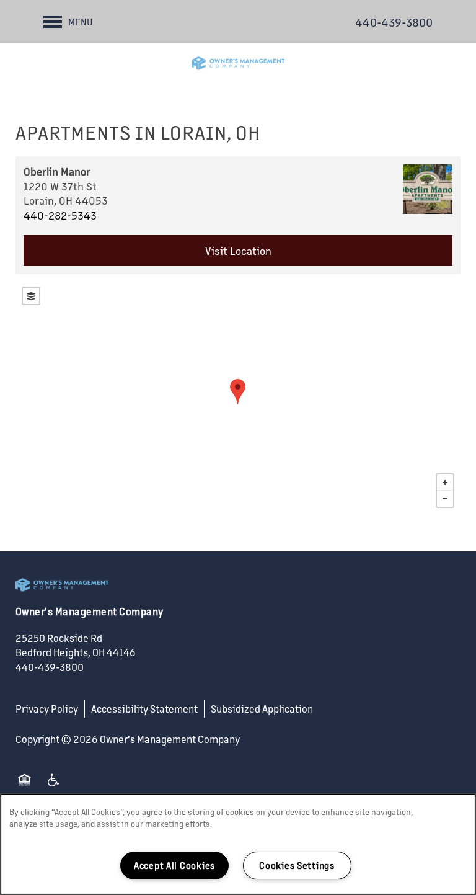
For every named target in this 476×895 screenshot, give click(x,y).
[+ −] (238, 397)
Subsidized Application (262, 708)
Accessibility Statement (144, 708)
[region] (238, 844)
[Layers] (31, 296)
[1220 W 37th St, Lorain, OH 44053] (237, 391)
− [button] (445, 499)
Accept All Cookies (174, 865)
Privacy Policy (46, 708)
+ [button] (445, 482)
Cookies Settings (297, 865)
